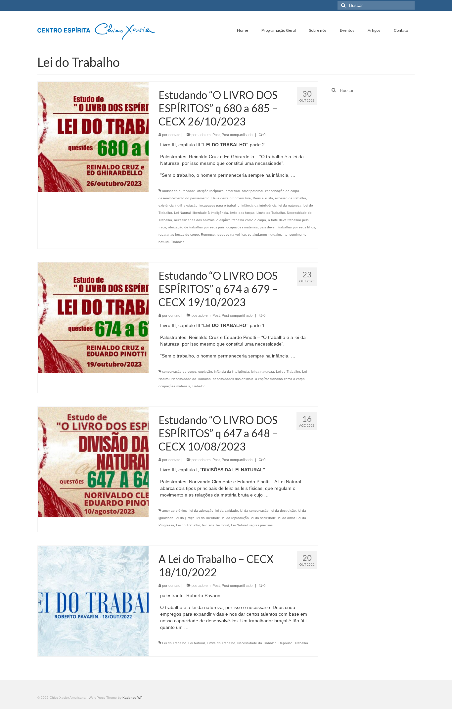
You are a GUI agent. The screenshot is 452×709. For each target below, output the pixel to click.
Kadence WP (132, 697)
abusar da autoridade (178, 191)
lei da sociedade (263, 518)
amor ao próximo (175, 510)
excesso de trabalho (290, 198)
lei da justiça (185, 518)
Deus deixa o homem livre (231, 198)
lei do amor (286, 518)
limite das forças (242, 212)
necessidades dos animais (194, 220)
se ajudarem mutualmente (268, 234)
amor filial (233, 191)
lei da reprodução (235, 518)
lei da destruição (283, 510)
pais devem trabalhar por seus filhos (287, 227)
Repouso (208, 234)
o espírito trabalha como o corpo (241, 220)
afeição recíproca (210, 191)
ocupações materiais (242, 227)
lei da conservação (254, 510)
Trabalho (178, 242)
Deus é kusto (263, 198)
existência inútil (170, 205)
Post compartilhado (237, 135)
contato (174, 135)
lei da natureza (290, 205)
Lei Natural (182, 212)
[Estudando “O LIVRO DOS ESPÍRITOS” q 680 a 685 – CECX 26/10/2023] (93, 136)
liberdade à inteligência (210, 212)
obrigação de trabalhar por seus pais (196, 227)
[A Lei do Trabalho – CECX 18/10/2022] (93, 600)
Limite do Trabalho (270, 212)
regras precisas (261, 525)
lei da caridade (226, 510)
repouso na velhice (231, 234)
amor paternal (252, 191)
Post (216, 135)
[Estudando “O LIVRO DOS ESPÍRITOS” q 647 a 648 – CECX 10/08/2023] (93, 461)
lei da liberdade (208, 518)
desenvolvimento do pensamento (183, 198)
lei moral (222, 525)
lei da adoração (201, 510)
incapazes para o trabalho (220, 205)
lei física (208, 525)
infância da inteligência (259, 205)
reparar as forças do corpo (178, 234)
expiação (191, 205)
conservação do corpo (282, 191)
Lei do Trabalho (288, 371)
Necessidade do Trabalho (191, 379)
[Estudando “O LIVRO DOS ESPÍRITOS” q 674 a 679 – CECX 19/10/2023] (93, 317)
